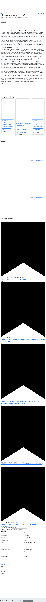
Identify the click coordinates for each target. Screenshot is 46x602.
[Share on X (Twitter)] (23, 87)
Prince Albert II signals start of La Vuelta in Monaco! (7, 128)
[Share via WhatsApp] (23, 94)
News (6, 17)
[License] (10, 564)
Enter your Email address (6, 529)
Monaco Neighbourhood (29, 542)
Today (2, 551)
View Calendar (4, 526)
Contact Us (26, 556)
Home (2, 566)
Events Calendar (5, 549)
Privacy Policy (29, 601)
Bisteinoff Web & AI (5, 564)
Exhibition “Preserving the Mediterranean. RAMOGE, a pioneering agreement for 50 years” (20, 402)
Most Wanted (4, 556)
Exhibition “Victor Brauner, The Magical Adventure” (19, 524)
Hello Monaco (5, 563)
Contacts (3, 571)
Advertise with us (28, 554)
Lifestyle (25, 540)
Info (25, 545)
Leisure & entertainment (29, 537)
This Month (4, 554)
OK (24, 601)
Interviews (3, 545)
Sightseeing (26, 535)
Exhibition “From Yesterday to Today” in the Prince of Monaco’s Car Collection (23, 340)
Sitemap (2, 573)
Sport (36, 124)
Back (1, 13)
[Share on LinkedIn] (23, 92)
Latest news (11, 17)
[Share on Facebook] (23, 86)
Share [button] (39, 13)
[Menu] (43, 6)
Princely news (7, 124)
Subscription (3, 568)
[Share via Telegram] (23, 95)
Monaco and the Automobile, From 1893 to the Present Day (22, 464)
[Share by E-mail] (23, 89)
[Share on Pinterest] (23, 90)
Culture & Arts (4, 540)
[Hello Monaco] (7, 6)
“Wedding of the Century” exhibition (14, 279)
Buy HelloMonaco (28, 549)
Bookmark (43, 13)
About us (26, 551)
